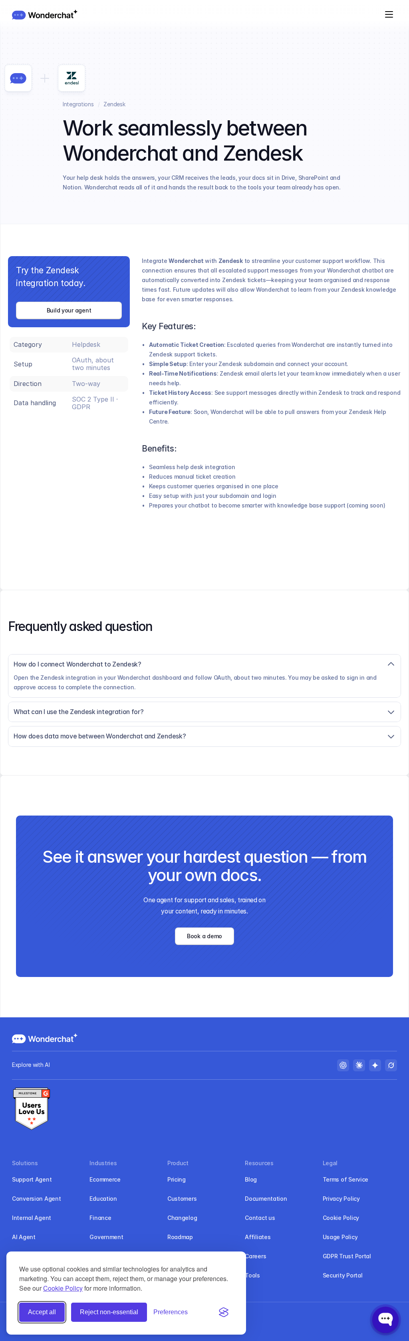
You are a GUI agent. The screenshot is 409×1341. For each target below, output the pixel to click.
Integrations (78, 104)
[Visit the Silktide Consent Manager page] (223, 1312)
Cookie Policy (63, 1288)
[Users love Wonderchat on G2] (31, 1110)
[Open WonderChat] (385, 1320)
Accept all (42, 1312)
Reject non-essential (109, 1312)
